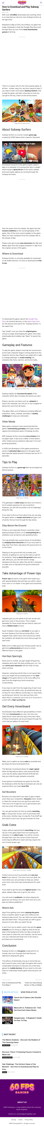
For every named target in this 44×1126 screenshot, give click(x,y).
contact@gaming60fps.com (26, 1114)
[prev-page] (3, 1028)
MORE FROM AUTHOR (29, 992)
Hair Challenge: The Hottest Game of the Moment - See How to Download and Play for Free (20, 1066)
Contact (20, 1120)
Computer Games (7, 1057)
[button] (41, 2)
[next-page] (7, 1028)
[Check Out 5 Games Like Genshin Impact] (7, 1000)
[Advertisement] (22, 60)
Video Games (6, 1045)
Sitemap (13, 1120)
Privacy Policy (29, 1120)
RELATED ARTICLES (11, 992)
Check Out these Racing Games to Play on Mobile (33, 984)
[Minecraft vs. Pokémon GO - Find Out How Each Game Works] (7, 1010)
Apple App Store (33, 321)
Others (4, 1072)
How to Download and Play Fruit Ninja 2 (11, 984)
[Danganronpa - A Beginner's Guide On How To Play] (7, 1020)
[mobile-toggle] (3, 2)
